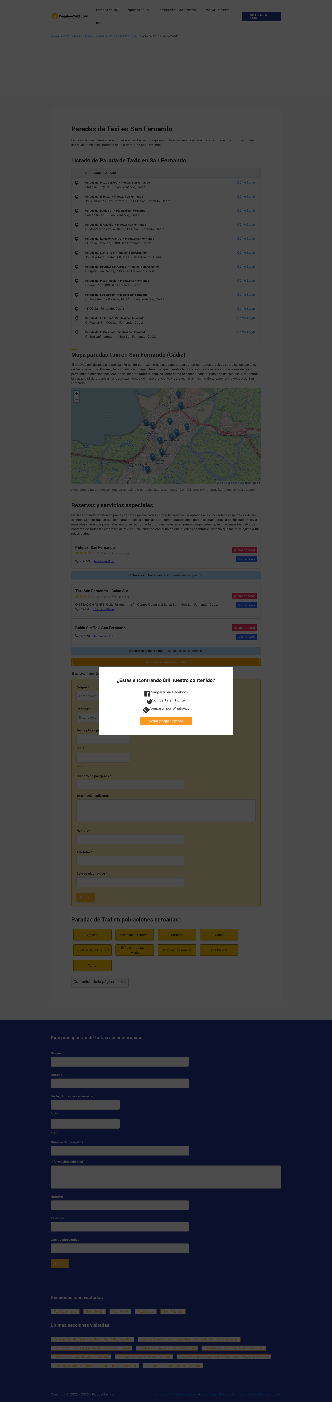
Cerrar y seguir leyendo (166, 721)
